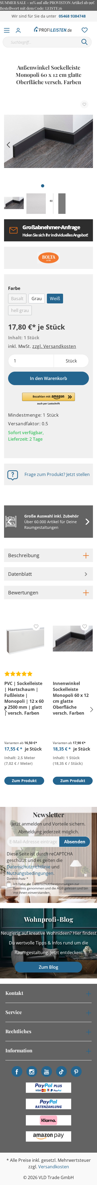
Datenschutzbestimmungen (53, 884)
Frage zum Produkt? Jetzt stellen (57, 474)
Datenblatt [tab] (20, 574)
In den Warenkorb (48, 378)
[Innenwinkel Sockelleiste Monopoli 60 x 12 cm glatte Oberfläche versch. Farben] (73, 640)
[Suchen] (85, 42)
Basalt (17, 299)
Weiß (55, 299)
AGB (60, 888)
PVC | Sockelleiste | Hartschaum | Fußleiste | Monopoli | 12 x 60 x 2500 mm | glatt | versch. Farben (24, 698)
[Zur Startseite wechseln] (52, 29)
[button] (48, 399)
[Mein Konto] (20, 29)
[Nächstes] (86, 144)
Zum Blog (48, 967)
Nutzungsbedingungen (30, 873)
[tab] (48, 555)
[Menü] (7, 29)
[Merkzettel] (83, 29)
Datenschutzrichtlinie (28, 867)
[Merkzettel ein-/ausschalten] (84, 104)
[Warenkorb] (94, 24)
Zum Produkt (24, 780)
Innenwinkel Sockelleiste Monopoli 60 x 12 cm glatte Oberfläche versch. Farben (71, 698)
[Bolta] (48, 257)
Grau (37, 299)
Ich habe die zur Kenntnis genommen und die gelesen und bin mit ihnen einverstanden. (50, 888)
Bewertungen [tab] (23, 592)
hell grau (20, 310)
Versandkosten (53, 1167)
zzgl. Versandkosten (54, 346)
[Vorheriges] (8, 144)
